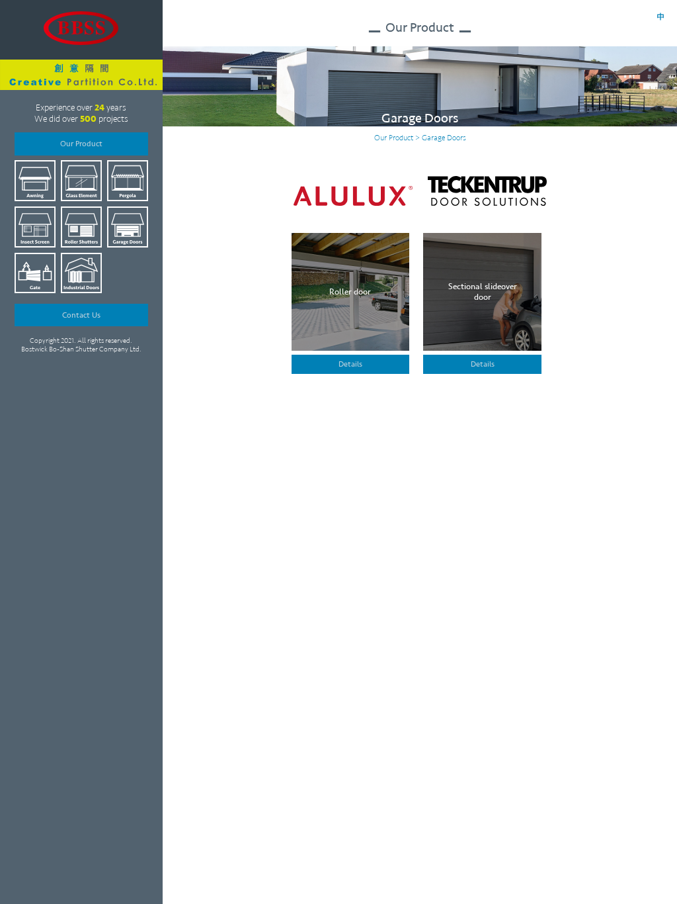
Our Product (81, 144)
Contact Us (81, 315)
